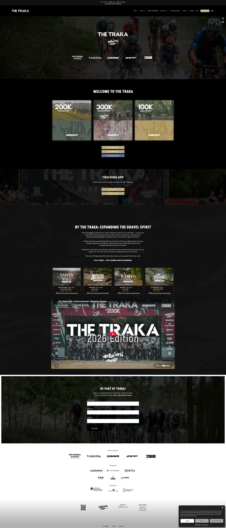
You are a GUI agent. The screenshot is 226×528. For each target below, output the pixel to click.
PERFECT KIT (163, 11)
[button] (222, 508)
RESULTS (192, 11)
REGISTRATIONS (205, 11)
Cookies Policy (198, 524)
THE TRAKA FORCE (174, 11)
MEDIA (184, 11)
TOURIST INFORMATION (152, 11)
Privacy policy (205, 524)
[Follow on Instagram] (223, 18)
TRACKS (142, 11)
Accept (187, 521)
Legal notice (143, 507)
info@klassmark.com (123, 507)
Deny (201, 521)
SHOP (197, 11)
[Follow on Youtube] (223, 22)
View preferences (216, 521)
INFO (135, 11)
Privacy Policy (142, 508)
